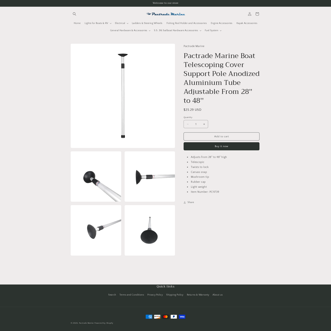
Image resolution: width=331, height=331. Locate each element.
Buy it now (221, 146)
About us (218, 294)
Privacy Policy (155, 294)
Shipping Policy (174, 294)
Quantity (188, 117)
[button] (74, 14)
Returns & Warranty (198, 294)
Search (112, 294)
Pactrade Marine (86, 323)
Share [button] (191, 202)
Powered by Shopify (103, 323)
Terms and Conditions (131, 294)
